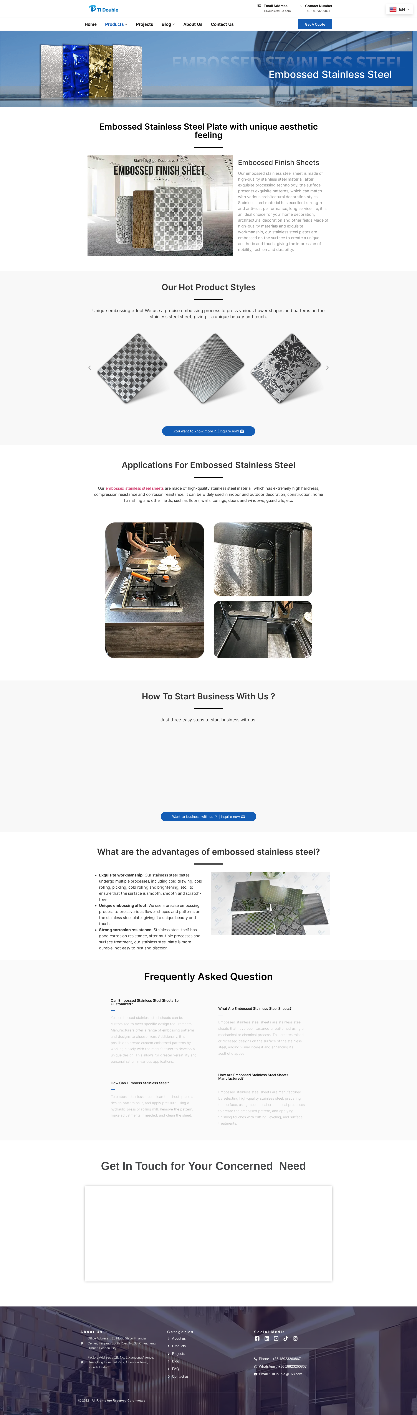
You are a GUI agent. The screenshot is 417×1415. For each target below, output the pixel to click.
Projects (144, 24)
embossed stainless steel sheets (135, 488)
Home (91, 24)
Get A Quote (315, 24)
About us (192, 24)
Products (114, 24)
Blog (166, 24)
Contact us (222, 24)
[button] (89, 367)
